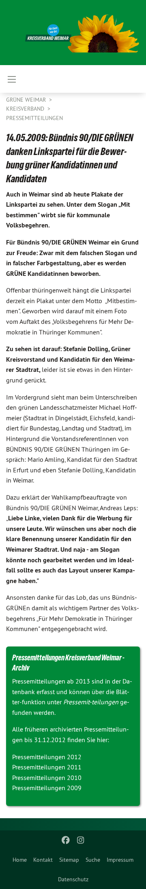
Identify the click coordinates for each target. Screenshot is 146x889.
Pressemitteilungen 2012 (47, 757)
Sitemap (69, 859)
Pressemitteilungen (34, 118)
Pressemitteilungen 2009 (47, 788)
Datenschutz (73, 879)
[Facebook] (66, 840)
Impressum (120, 859)
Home (20, 859)
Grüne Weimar (26, 99)
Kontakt (43, 859)
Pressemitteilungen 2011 (47, 767)
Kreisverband (26, 108)
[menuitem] (20, 859)
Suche (93, 859)
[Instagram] (80, 840)
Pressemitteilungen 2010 (47, 777)
